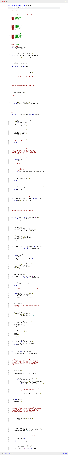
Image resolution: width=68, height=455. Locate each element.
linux (12, 5)
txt (63, 453)
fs (24, 5)
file (30, 7)
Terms (12, 453)
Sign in (66, 1)
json (66, 453)
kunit (9, 5)
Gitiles (6, 453)
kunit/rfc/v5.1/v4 (18, 5)
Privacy (9, 453)
